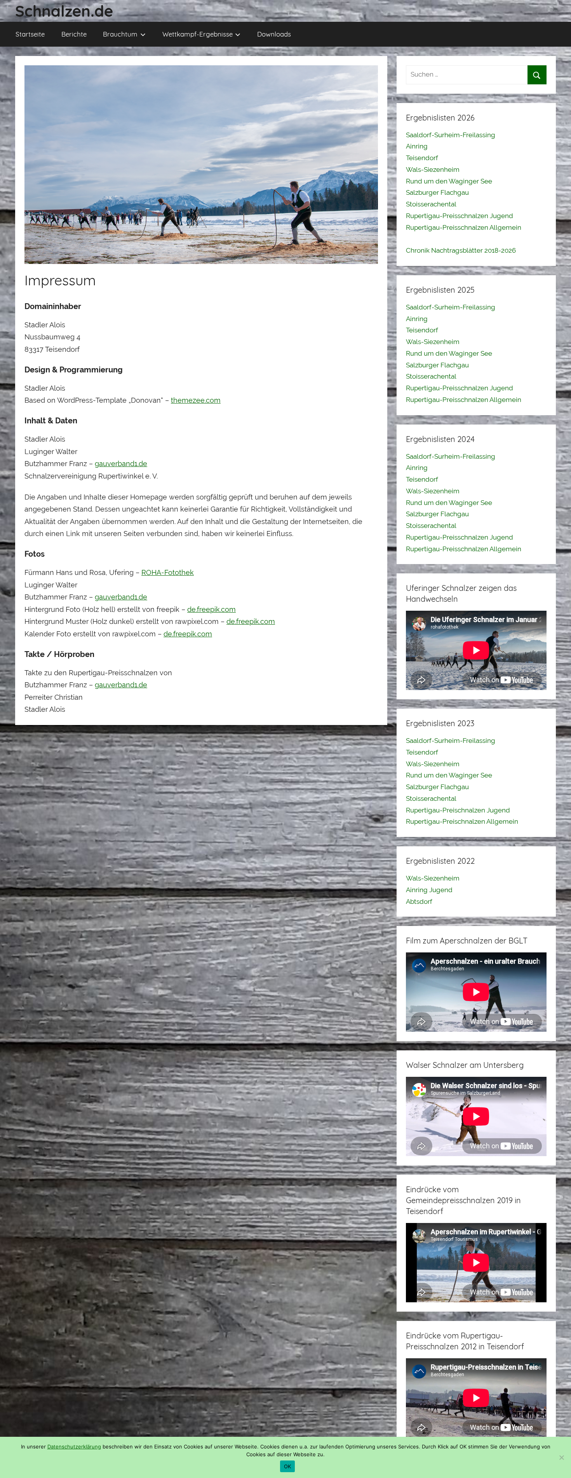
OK (287, 1466)
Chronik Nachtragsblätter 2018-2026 (461, 250)
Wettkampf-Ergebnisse (197, 34)
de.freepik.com (211, 609)
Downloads (274, 34)
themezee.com (196, 400)
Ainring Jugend (429, 890)
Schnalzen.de (64, 11)
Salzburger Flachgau (437, 192)
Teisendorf (422, 158)
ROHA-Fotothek (167, 572)
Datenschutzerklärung (74, 1446)
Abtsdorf (419, 901)
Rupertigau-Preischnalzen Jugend (458, 810)
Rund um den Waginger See (449, 181)
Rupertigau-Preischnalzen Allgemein (462, 821)
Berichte (74, 34)
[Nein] (561, 1457)
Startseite (30, 34)
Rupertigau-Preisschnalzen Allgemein (463, 227)
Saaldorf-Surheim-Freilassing (450, 135)
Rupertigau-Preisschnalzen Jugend (459, 216)
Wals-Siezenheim (433, 169)
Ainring (417, 146)
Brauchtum (120, 34)
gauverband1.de (121, 463)
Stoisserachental (431, 204)
